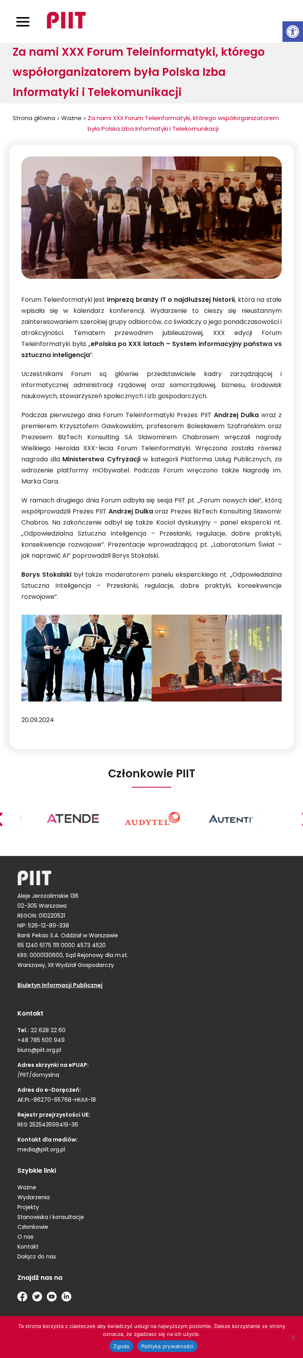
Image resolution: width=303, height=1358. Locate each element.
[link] (292, 31)
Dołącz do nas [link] (36, 1257)
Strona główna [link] (34, 119)
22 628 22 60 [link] (47, 1030)
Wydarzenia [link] (33, 1197)
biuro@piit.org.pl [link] (39, 1050)
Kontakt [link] (28, 1247)
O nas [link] (25, 1237)
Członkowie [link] (32, 1227)
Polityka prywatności (167, 1346)
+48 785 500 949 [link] (41, 1040)
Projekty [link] (28, 1207)
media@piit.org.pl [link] (41, 1150)
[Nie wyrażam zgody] (293, 1337)
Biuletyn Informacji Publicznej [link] (60, 985)
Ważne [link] (71, 119)
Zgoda (121, 1346)
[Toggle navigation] (23, 21)
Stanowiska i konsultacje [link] (50, 1217)
